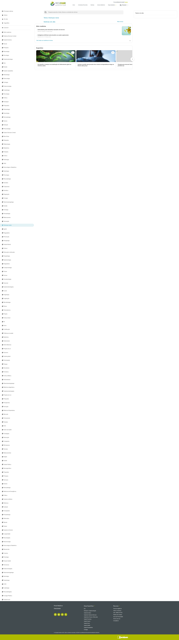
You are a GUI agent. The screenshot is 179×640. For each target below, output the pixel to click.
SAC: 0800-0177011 (117, 612)
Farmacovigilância (117, 608)
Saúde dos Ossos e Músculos (91, 617)
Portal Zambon (57, 608)
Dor (85, 608)
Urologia (86, 629)
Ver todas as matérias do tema (44, 40)
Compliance (116, 620)
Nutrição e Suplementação (90, 610)
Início (74, 5)
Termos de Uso (116, 618)
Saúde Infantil (87, 625)
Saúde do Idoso (87, 612)
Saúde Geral (87, 623)
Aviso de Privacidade (118, 616)
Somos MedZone (101, 5)
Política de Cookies (117, 614)
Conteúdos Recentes (82, 5)
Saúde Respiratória (88, 627)
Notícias (92, 5)
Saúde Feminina (87, 619)
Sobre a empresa (117, 610)
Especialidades (111, 5)
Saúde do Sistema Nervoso (90, 614)
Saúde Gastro (87, 621)
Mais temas (120, 21)
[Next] (132, 59)
